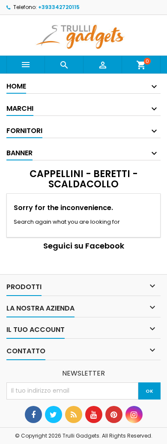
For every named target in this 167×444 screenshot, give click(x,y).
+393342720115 (59, 7)
